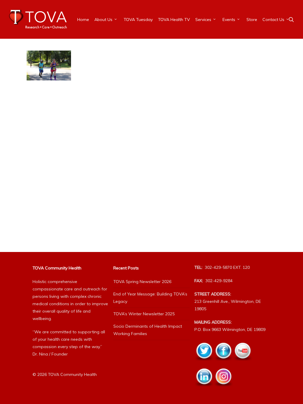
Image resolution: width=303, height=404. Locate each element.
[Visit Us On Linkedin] (204, 389)
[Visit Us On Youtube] (242, 364)
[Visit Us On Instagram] (223, 389)
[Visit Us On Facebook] (223, 364)
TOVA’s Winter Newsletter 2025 (144, 313)
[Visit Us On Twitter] (204, 364)
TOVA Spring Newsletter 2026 (142, 281)
